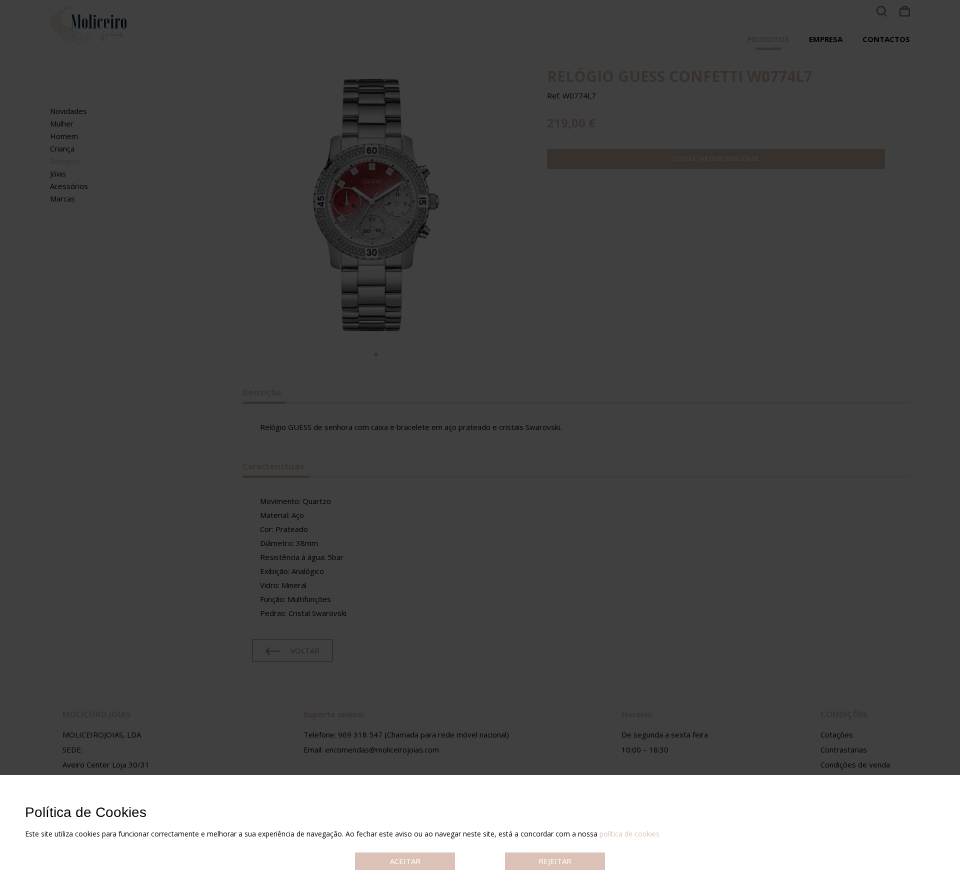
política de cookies (630, 833)
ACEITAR (405, 861)
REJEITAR (555, 861)
